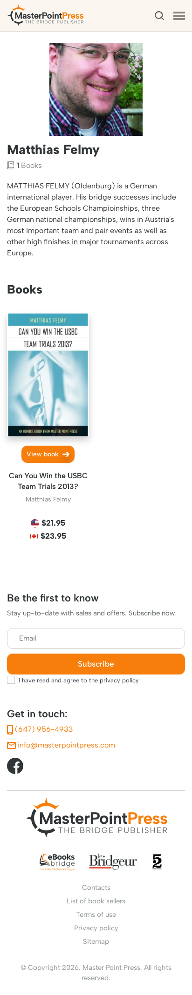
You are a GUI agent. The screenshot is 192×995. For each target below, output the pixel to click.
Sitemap (96, 941)
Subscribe (96, 664)
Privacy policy (96, 928)
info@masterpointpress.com (65, 745)
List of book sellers (96, 901)
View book (44, 454)
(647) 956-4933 (43, 729)
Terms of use (96, 914)
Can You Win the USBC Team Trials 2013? (48, 481)
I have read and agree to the (79, 680)
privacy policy (119, 680)
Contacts (96, 887)
